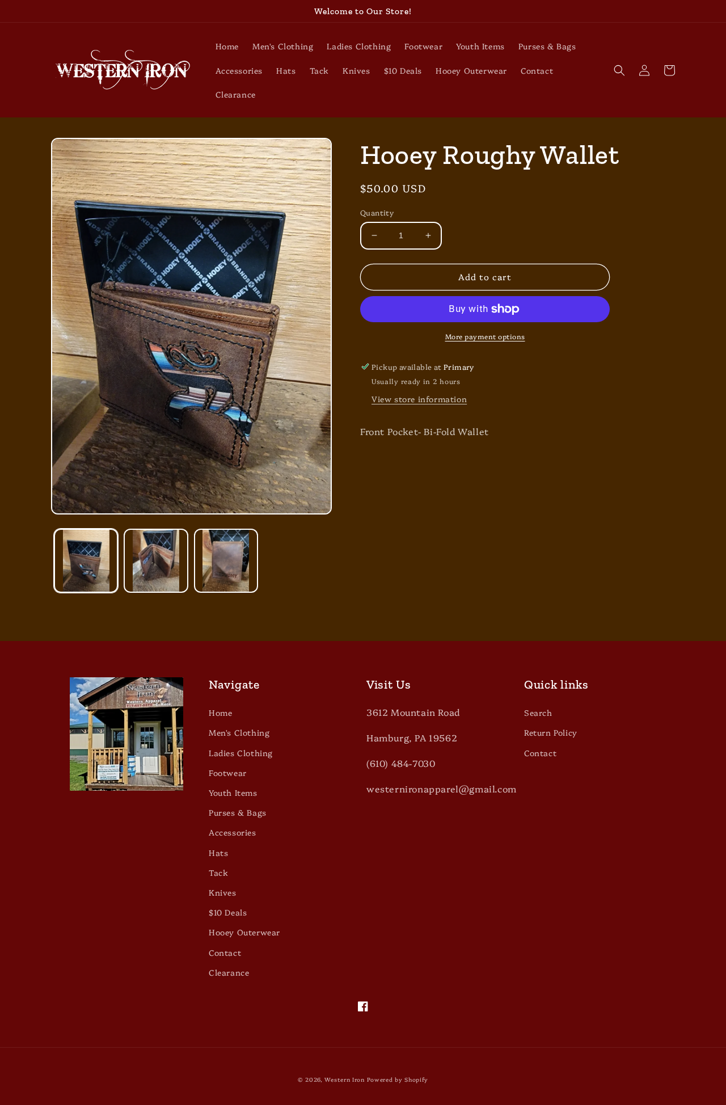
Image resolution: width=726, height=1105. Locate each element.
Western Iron (344, 1079)
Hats (218, 852)
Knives (223, 892)
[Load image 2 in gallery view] (156, 561)
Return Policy (550, 732)
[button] (619, 70)
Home (220, 712)
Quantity (377, 212)
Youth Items (233, 792)
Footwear (228, 772)
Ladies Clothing (241, 752)
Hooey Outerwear (244, 932)
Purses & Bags (238, 812)
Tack (218, 872)
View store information (419, 398)
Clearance (229, 972)
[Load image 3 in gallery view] (226, 561)
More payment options (485, 336)
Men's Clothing (239, 732)
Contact (225, 952)
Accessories (232, 832)
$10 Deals (228, 912)
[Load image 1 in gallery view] (86, 561)
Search (538, 712)
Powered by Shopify (398, 1079)
